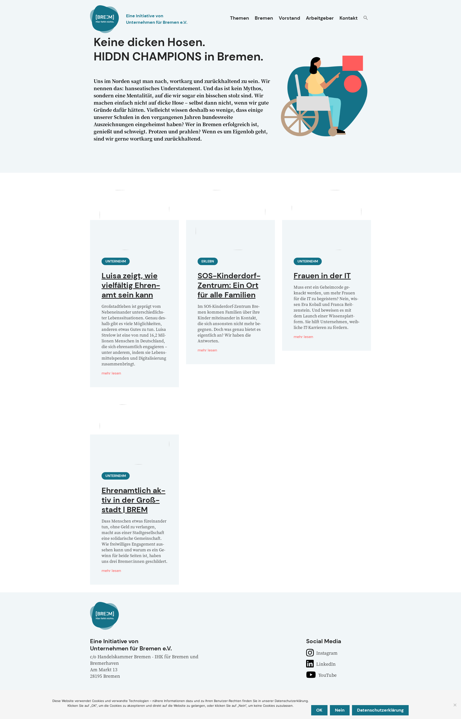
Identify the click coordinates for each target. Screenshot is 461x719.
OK (319, 710)
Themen (239, 18)
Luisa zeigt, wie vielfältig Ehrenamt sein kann (131, 285)
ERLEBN (207, 261)
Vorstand (289, 18)
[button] (365, 18)
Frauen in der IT (322, 276)
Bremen (264, 18)
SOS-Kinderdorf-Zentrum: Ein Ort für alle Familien (229, 285)
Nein (340, 710)
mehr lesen (111, 373)
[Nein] (454, 704)
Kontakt (349, 18)
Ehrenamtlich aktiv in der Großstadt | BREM (133, 500)
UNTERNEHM (115, 261)
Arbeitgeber (320, 18)
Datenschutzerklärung (380, 710)
